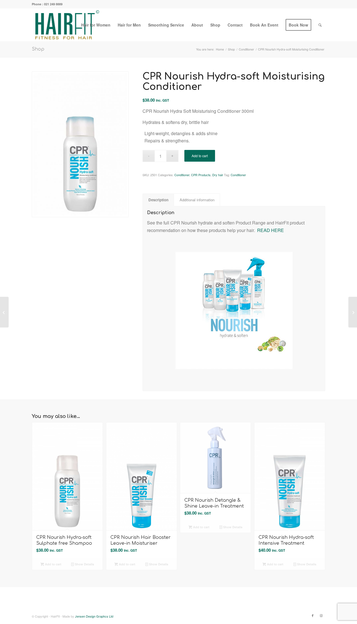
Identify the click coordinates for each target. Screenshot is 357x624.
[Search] (320, 24)
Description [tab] (158, 199)
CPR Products (201, 175)
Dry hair (217, 175)
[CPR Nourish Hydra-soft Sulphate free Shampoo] (4, 312)
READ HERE (270, 230)
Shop (38, 49)
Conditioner (181, 175)
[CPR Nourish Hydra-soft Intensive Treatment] (352, 312)
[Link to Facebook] (312, 615)
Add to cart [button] (52, 564)
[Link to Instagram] (321, 615)
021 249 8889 (53, 4)
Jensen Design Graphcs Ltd (94, 616)
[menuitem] (96, 24)
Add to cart (200, 155)
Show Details (84, 564)
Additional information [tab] (197, 199)
